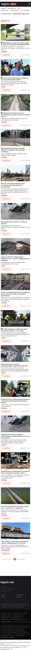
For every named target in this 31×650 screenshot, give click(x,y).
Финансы (19, 597)
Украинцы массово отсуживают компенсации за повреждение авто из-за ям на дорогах (15, 436)
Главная (3, 8)
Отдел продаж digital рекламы (21, 622)
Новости (3, 597)
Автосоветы (5, 10)
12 (19, 559)
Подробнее (6, 55)
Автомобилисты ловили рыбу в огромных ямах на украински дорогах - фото (15, 472)
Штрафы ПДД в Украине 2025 (20, 13)
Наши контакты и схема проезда (10, 613)
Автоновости (11, 8)
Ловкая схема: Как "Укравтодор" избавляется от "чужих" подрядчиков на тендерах (15, 258)
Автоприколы (14, 10)
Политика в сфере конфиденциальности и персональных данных (14, 618)
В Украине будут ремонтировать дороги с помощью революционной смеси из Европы (15, 401)
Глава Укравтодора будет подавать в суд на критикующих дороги (15, 79)
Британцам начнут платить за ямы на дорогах (14, 222)
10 (14, 559)
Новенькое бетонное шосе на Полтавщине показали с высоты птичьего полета (15, 114)
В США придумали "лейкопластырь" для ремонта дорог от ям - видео (14, 330)
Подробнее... (9, 644)
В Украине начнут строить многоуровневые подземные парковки (14, 365)
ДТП (19, 8)
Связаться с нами (6, 615)
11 (17, 559)
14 (23, 559)
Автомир (4, 51)
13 (21, 559)
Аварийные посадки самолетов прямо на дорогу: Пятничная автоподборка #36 (15, 44)
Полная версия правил (7, 637)
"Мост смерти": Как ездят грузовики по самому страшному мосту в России (15, 542)
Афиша (3, 595)
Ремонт (3, 338)
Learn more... (23, 647)
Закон (3, 87)
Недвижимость (20, 595)
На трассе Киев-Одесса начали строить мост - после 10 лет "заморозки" (15, 507)
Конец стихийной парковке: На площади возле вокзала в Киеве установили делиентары (15, 294)
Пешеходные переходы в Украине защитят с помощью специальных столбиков (13, 150)
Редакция (25, 613)
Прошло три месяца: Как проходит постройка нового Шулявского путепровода (13, 185)
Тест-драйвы (25, 10)
